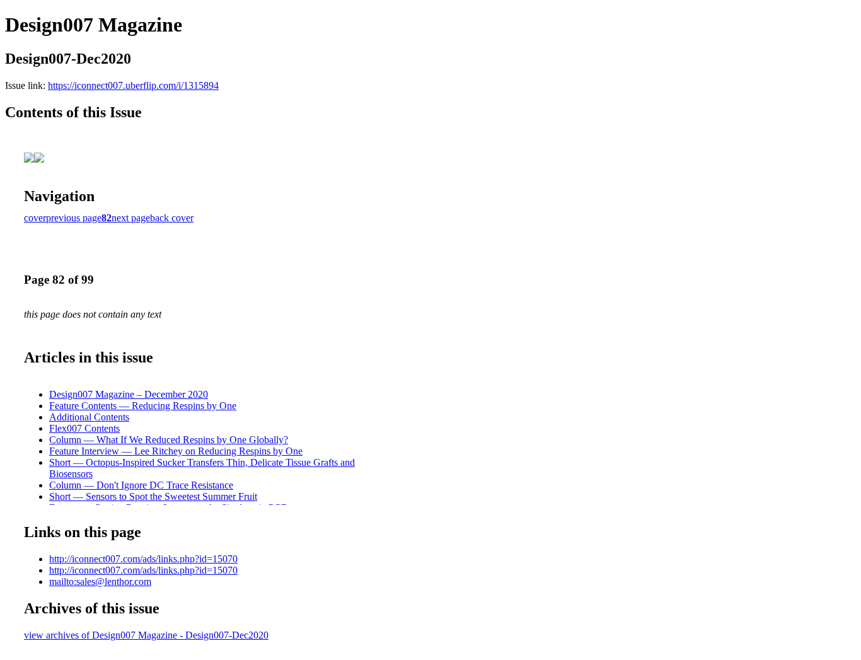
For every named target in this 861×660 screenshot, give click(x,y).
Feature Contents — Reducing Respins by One (142, 405)
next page (131, 217)
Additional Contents (89, 417)
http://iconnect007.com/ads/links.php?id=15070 (143, 558)
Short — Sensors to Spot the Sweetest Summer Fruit (153, 496)
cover (35, 217)
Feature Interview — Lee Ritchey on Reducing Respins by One (176, 451)
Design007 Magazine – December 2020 (128, 394)
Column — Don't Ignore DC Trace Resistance (141, 485)
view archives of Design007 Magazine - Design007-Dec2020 (146, 635)
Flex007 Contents (84, 428)
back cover (172, 217)
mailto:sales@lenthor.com (100, 581)
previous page (73, 217)
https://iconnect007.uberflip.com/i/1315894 (133, 85)
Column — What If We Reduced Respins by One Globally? (168, 439)
